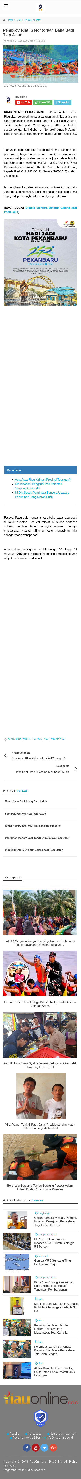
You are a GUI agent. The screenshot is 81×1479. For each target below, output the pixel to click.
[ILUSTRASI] (40, 64)
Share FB (63, 102)
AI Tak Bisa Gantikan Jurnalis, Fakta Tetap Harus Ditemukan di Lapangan (54, 1371)
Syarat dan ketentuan (63, 1433)
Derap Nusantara (47, 1234)
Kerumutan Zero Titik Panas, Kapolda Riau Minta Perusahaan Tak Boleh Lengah (54, 1350)
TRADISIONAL (58, 739)
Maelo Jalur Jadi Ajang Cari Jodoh (26, 801)
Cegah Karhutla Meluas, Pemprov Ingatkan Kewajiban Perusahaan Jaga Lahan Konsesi (56, 1221)
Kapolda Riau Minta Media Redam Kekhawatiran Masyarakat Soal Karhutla (51, 1328)
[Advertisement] (40, 423)
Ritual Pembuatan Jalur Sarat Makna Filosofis (33, 825)
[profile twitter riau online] (44, 1448)
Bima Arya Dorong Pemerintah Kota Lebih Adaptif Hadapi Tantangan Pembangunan (53, 1286)
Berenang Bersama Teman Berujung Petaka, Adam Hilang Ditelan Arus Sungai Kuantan (40, 1187)
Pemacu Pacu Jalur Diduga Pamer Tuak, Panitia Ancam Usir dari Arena (40, 1003)
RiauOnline (55, 1461)
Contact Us (35, 1433)
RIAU (46, 739)
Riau (19, 20)
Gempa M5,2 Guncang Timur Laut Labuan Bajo (53, 1262)
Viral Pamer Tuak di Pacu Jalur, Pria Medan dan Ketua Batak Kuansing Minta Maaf (40, 1126)
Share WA (44, 102)
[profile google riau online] (53, 1448)
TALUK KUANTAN (32, 739)
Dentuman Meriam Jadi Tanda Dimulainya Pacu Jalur (37, 837)
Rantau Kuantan (33, 20)
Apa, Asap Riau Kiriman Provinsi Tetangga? (43, 479)
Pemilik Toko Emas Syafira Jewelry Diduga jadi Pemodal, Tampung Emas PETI (40, 1065)
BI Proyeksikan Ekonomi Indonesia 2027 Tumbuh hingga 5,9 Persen (54, 1242)
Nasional (43, 1256)
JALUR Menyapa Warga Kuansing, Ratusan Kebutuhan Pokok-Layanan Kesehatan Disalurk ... (40, 942)
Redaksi (15, 1433)
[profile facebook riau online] (27, 1448)
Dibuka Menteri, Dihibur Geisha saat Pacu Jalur (34, 849)
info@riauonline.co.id (59, 1437)
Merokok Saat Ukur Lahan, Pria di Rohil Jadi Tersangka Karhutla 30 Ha (56, 1307)
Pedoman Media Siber (26, 1437)
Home (10, 20)
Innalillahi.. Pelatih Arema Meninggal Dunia (42, 771)
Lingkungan (44, 1213)
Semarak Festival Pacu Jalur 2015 (25, 813)
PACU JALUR (14, 739)
